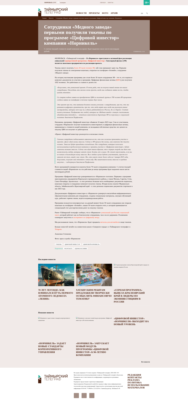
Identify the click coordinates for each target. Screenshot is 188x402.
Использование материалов (138, 386)
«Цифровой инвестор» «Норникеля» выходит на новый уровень (131, 321)
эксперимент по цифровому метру (86, 217)
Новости (81, 13)
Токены (58, 244)
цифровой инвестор (72, 244)
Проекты (94, 13)
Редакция (134, 375)
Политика (135, 382)
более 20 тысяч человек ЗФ (84, 68)
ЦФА (118, 80)
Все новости (145, 362)
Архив (114, 13)
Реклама (134, 380)
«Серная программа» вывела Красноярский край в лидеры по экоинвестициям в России (129, 296)
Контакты (135, 377)
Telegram (58, 229)
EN (142, 13)
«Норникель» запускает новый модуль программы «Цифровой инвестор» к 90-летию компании (92, 349)
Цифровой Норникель (91, 244)
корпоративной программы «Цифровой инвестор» (85, 61)
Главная (44, 18)
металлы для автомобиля (109, 222)
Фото (105, 13)
